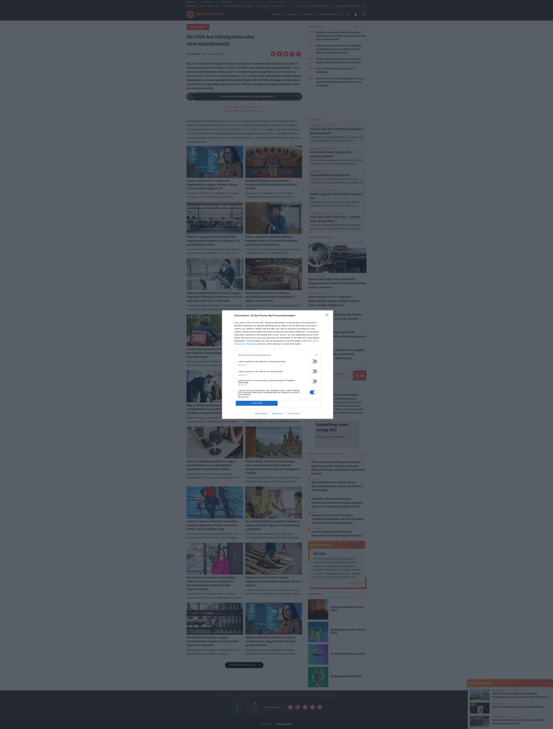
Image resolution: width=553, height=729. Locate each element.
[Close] (327, 316)
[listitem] (277, 355)
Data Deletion (261, 413)
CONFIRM (256, 403)
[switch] (313, 361)
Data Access (277, 413)
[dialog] (277, 364)
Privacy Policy (294, 413)
